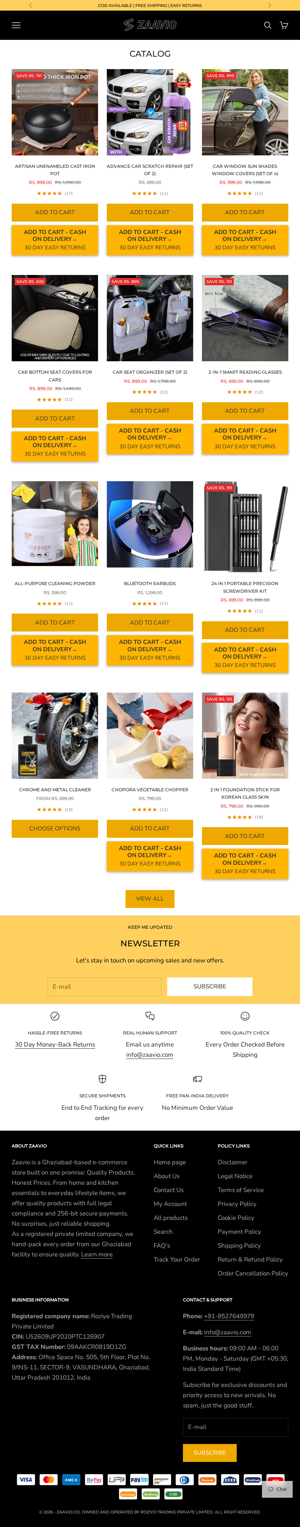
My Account (170, 1204)
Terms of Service (241, 1190)
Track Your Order (177, 1259)
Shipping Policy (239, 1245)
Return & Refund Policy (250, 1259)
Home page (170, 1162)
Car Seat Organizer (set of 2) (150, 372)
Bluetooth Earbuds (150, 583)
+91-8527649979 (229, 1316)
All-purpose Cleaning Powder (55, 583)
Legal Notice (235, 1176)
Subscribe (210, 987)
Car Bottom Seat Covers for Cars (55, 375)
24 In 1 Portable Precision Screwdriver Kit (244, 587)
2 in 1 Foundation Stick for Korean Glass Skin (245, 793)
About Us (167, 1176)
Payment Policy (239, 1232)
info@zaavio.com (149, 1055)
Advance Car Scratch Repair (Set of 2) (150, 169)
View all (150, 899)
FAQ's (162, 1245)
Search (163, 1232)
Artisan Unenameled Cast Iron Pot (55, 169)
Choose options (54, 829)
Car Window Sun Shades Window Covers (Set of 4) (245, 169)
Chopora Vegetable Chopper (150, 789)
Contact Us (169, 1190)
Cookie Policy (236, 1218)
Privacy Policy (237, 1204)
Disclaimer (232, 1162)
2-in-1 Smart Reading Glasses (245, 372)
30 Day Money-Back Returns (55, 1044)
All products (171, 1218)
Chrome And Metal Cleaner (55, 789)
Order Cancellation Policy (253, 1273)
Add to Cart (55, 212)
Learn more (97, 1254)
